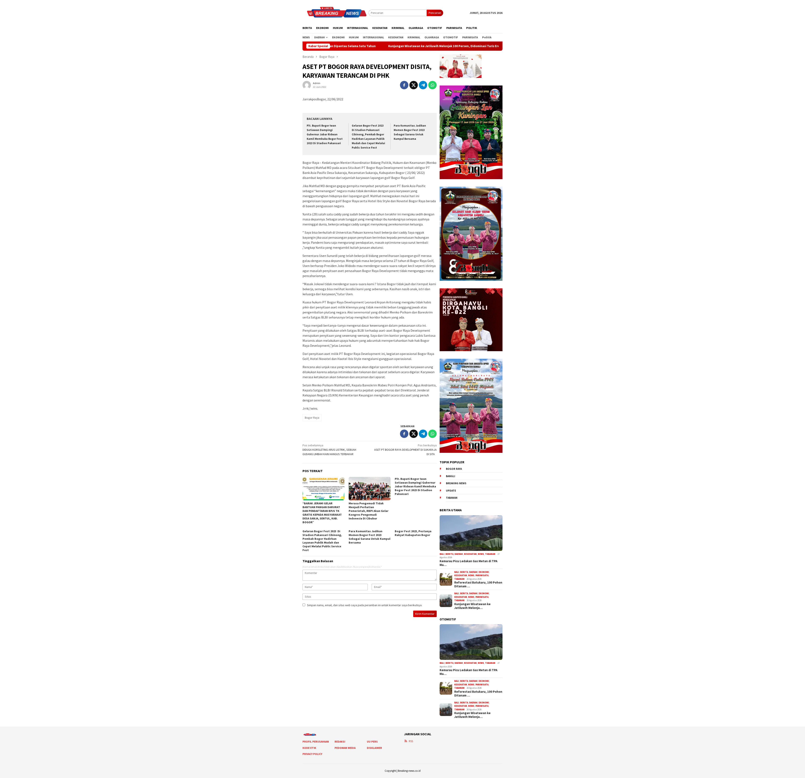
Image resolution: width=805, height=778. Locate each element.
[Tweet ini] (413, 85)
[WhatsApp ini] (432, 85)
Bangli (450, 476)
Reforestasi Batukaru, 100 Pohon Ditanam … (478, 584)
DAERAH (458, 554)
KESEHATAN (470, 554)
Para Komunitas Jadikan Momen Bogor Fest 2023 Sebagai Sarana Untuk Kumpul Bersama (369, 536)
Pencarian (435, 13)
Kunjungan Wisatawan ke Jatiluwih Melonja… (472, 606)
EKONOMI (484, 572)
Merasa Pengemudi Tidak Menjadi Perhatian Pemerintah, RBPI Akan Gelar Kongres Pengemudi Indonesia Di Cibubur (368, 510)
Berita (449, 554)
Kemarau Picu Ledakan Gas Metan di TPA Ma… (468, 563)
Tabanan (451, 498)
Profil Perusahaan (316, 741)
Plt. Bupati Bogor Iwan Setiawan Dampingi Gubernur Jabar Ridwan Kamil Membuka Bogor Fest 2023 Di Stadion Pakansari (325, 134)
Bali (442, 554)
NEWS (481, 554)
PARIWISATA (481, 575)
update (451, 490)
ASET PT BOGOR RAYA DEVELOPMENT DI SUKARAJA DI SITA (405, 449)
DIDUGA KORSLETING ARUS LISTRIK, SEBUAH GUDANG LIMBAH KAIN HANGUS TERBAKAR (329, 449)
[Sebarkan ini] (404, 85)
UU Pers (372, 741)
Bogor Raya (312, 417)
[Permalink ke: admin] (307, 85)
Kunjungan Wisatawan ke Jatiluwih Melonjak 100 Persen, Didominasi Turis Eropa (388, 46)
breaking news (456, 483)
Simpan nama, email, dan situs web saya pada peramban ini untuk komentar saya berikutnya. (364, 605)
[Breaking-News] (336, 12)
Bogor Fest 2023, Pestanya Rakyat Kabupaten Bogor (413, 533)
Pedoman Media (345, 748)
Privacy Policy (312, 754)
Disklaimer (374, 748)
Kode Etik (309, 748)
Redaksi (340, 741)
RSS (411, 741)
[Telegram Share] (423, 85)
